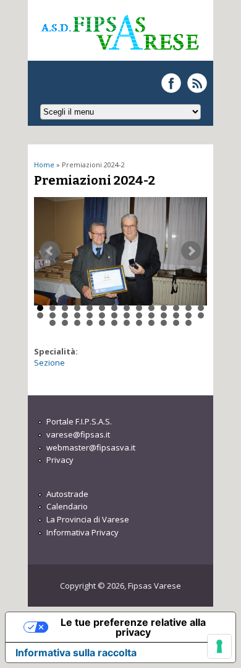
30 (65, 323)
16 (52, 315)
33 (102, 323)
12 (176, 308)
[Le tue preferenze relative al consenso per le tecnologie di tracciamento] (219, 646)
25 (164, 315)
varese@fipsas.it (78, 434)
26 (176, 315)
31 (77, 323)
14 (201, 308)
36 (139, 323)
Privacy (60, 459)
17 (65, 315)
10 (151, 308)
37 (151, 323)
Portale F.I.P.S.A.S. (79, 421)
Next (191, 251)
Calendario (67, 506)
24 (151, 315)
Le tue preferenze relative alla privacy (133, 627)
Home (44, 164)
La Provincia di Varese (87, 519)
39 (176, 323)
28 (201, 315)
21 (114, 315)
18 (77, 315)
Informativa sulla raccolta (76, 652)
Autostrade (67, 493)
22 (127, 315)
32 (90, 323)
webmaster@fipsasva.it (90, 447)
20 (102, 315)
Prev (50, 251)
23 (139, 315)
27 (188, 315)
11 (164, 308)
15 (40, 315)
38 (164, 323)
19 (90, 315)
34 (114, 323)
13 (188, 308)
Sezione (49, 362)
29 (52, 323)
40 (188, 323)
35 (127, 323)
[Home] (119, 55)
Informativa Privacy (82, 532)
